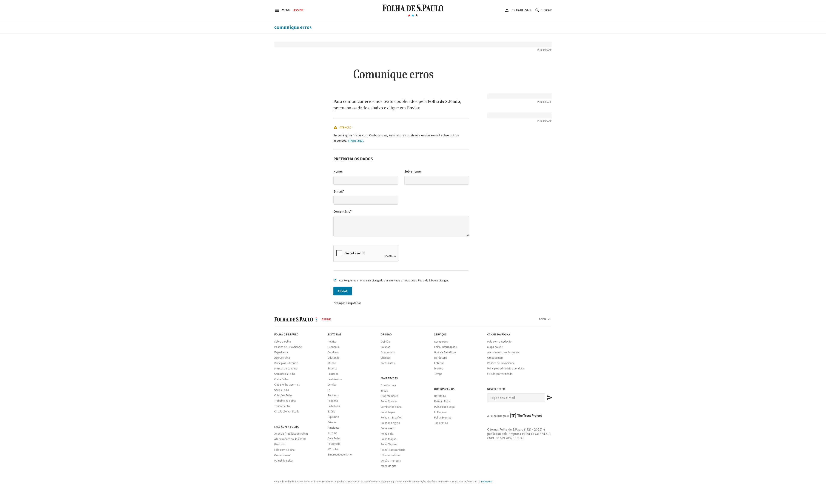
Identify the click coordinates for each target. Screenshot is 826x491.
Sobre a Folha (282, 341)
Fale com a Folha (284, 450)
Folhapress (440, 412)
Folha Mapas (388, 439)
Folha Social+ (389, 401)
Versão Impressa (391, 460)
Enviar (343, 291)
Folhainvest (388, 428)
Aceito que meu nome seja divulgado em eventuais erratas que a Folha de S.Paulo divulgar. (394, 280)
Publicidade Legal (444, 407)
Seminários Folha (284, 374)
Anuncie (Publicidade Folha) (291, 433)
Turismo (332, 433)
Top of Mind (441, 423)
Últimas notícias (390, 455)
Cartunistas (388, 363)
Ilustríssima (335, 379)
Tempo (438, 374)
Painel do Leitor (283, 460)
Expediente (281, 352)
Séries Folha (281, 390)
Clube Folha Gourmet (287, 384)
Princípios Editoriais (286, 363)
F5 (329, 390)
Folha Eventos (442, 417)
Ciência (332, 422)
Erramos (279, 444)
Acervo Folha (282, 358)
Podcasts (333, 395)
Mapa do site (388, 466)
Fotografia (334, 444)
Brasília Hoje (388, 385)
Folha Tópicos (389, 444)
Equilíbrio (333, 417)
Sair (528, 10)
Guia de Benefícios (445, 352)
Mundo (332, 363)
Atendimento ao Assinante (290, 439)
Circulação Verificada (286, 411)
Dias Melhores (389, 396)
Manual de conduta (285, 368)
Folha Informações (445, 347)
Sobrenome (412, 171)
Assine (298, 10)
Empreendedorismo (340, 454)
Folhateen (334, 406)
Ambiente (333, 427)
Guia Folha (334, 438)
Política (332, 341)
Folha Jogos (388, 412)
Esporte (332, 368)
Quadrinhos (388, 352)
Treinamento (282, 406)
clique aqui (355, 140)
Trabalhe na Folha (285, 401)
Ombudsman (282, 455)
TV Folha (333, 449)
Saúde (331, 411)
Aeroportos (441, 341)
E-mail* (338, 191)
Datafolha (440, 396)
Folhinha (333, 401)
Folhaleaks (387, 433)
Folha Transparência (393, 450)
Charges (386, 358)
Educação (333, 358)
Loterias (439, 363)
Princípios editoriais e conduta (505, 368)
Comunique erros (293, 27)
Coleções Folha (283, 395)
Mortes (438, 368)
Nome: (338, 171)
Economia (334, 347)
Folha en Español (391, 417)
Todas (384, 390)
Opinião (385, 341)
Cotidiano (333, 352)
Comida (332, 384)
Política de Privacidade (288, 347)
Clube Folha (281, 379)
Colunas (385, 347)
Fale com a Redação (499, 341)
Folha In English (390, 423)
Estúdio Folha (442, 401)
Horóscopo (440, 358)
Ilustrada (333, 374)
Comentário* (342, 211)
